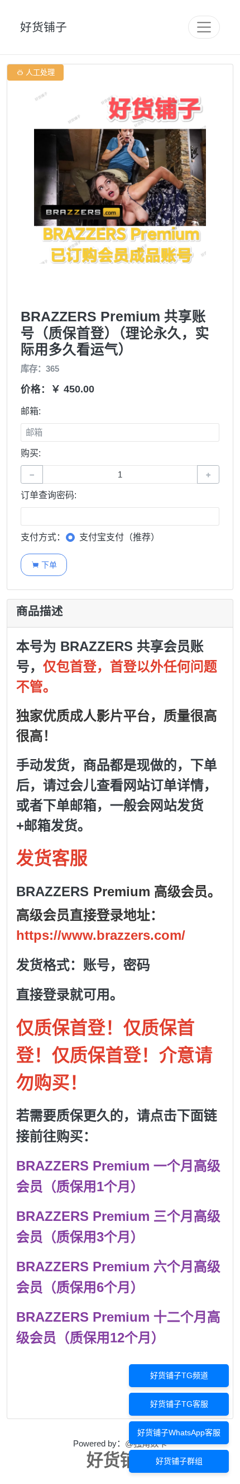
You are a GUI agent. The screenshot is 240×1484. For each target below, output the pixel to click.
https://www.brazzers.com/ (100, 935)
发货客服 (52, 858)
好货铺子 (43, 27)
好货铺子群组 (179, 1461)
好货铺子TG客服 (179, 1403)
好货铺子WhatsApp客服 (178, 1432)
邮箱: (31, 411)
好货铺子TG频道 (179, 1375)
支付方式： (43, 537)
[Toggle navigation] (204, 27)
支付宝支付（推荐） (119, 537)
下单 (44, 564)
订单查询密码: (48, 495)
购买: (31, 453)
